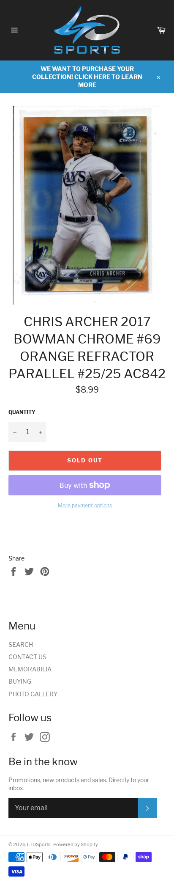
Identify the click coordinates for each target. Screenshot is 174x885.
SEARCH (20, 644)
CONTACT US (27, 656)
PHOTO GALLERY (32, 694)
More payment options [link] (85, 505)
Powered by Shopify (75, 844)
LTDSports (39, 844)
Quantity (21, 412)
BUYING (19, 681)
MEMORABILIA (30, 669)
